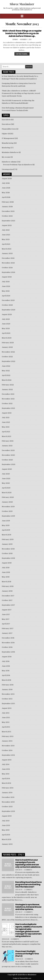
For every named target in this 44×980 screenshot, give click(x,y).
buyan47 (15, 39)
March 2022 (6, 380)
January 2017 (7, 633)
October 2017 (7, 600)
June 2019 (6, 521)
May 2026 (6, 192)
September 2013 (8, 811)
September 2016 (8, 652)
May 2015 (5, 722)
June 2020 (6, 478)
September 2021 (8, 408)
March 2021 (6, 436)
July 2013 (5, 821)
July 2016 (5, 661)
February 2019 (7, 539)
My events (6, 157)
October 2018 (7, 553)
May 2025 (6, 239)
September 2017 (8, 605)
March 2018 (6, 582)
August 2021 (6, 413)
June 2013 (6, 825)
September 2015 (8, 703)
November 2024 (8, 263)
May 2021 (5, 427)
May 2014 (5, 774)
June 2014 (6, 769)
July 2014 (5, 764)
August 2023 (7, 314)
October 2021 (7, 403)
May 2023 (6, 328)
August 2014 (6, 760)
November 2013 (8, 802)
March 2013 (6, 839)
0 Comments (28, 889)
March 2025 (6, 249)
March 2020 (6, 492)
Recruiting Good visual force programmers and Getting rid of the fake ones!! (28, 884)
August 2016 (6, 657)
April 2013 (6, 835)
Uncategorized (8, 169)
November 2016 (8, 643)
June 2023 (6, 324)
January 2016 (7, 689)
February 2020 (8, 497)
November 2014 (8, 746)
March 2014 (6, 783)
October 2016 (7, 647)
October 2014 (7, 750)
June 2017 (6, 614)
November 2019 (8, 506)
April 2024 (6, 296)
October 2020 (7, 460)
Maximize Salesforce (10, 152)
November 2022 (8, 352)
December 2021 (8, 394)
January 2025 (7, 253)
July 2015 (5, 713)
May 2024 (6, 291)
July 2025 (6, 230)
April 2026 (6, 197)
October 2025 (7, 216)
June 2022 (6, 366)
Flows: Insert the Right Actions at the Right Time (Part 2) (27, 953)
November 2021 (8, 399)
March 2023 (6, 338)
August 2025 (7, 225)
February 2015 (7, 736)
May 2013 (5, 830)
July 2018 (5, 568)
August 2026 (7, 178)
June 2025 (6, 235)
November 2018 (8, 549)
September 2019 (8, 516)
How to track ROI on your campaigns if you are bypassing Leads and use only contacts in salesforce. (28, 863)
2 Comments (28, 870)
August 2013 (6, 816)
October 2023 (7, 305)
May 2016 (5, 671)
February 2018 (7, 586)
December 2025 (8, 211)
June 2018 (6, 572)
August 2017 (6, 610)
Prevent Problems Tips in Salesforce (17, 165)
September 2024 (8, 272)
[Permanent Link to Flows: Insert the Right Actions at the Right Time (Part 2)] (8, 956)
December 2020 (8, 450)
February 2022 (8, 385)
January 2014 (7, 792)
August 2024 (7, 277)
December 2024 (8, 258)
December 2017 (8, 596)
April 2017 (6, 624)
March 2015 (6, 732)
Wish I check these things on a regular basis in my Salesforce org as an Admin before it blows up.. (22, 33)
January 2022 (7, 389)
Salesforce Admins (9, 162)
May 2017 (5, 619)
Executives (6, 120)
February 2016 (7, 685)
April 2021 (6, 432)
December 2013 (8, 797)
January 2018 (7, 591)
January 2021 (7, 446)
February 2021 (7, 441)
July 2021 (5, 417)
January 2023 (7, 347)
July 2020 (6, 474)
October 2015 (7, 699)
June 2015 (6, 717)
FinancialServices (9, 129)
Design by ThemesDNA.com (22, 978)
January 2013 (7, 844)
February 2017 (7, 628)
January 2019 (7, 544)
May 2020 (6, 483)
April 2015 (6, 727)
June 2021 (6, 422)
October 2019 (7, 511)
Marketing (6, 148)
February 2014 (7, 788)
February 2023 (8, 343)
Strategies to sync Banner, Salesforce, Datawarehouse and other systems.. (28, 907)
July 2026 (6, 183)
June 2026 (6, 188)
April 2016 (6, 675)
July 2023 (6, 319)
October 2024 (7, 268)
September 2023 (8, 310)
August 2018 (6, 563)
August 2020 (7, 469)
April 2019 (6, 530)
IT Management (8, 138)
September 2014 (8, 755)
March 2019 (6, 535)
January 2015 (7, 741)
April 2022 (6, 375)
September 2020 (8, 464)
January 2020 (7, 502)
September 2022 (8, 361)
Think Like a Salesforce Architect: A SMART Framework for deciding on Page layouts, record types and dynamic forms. (21, 93)
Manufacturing (7, 143)
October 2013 (7, 806)
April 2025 (6, 244)
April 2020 (6, 488)
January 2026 (7, 206)
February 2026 (8, 202)
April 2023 (6, 333)
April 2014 (6, 778)
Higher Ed (6, 134)
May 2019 (5, 525)
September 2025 (8, 221)
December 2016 (8, 638)
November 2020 (8, 455)
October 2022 (7, 357)
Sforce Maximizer (22, 4)
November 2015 (8, 694)
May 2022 (6, 371)
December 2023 (8, 300)
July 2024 (6, 282)
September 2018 (8, 558)
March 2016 (6, 680)
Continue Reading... (22, 54)
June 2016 (6, 666)
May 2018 (5, 577)
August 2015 (6, 708)
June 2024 (6, 286)
